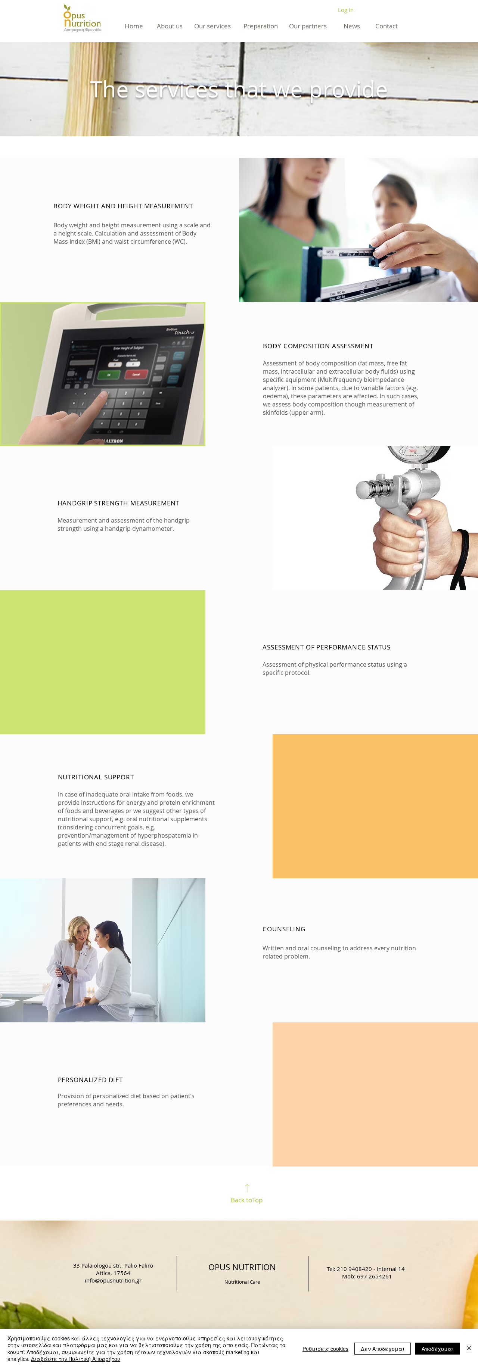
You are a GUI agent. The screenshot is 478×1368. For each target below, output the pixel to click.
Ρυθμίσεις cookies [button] (325, 1348)
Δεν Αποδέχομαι (382, 1348)
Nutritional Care (242, 1281)
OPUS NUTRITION (242, 1267)
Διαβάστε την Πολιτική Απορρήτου (75, 1358)
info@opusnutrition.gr (113, 1280)
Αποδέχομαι (438, 1348)
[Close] (469, 1348)
